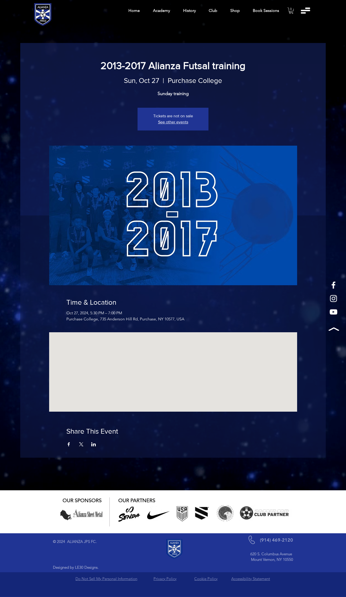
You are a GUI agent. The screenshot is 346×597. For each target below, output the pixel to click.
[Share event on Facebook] (68, 444)
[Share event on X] (81, 444)
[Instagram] (333, 298)
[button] (291, 11)
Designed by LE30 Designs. (76, 567)
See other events (173, 122)
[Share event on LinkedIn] (93, 444)
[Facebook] (333, 285)
